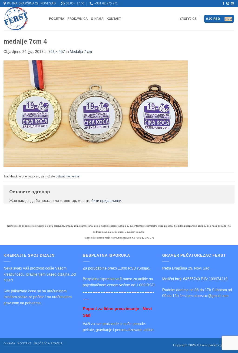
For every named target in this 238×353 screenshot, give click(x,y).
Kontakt (114, 19)
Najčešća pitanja (48, 343)
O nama (97, 19)
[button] (219, 19)
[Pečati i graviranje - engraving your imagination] (22, 18)
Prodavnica (77, 19)
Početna (56, 19)
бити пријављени (106, 201)
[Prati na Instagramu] (227, 3)
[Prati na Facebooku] (223, 3)
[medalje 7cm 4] (95, 113)
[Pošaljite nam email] (232, 3)
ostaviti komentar (67, 176)
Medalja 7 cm (81, 52)
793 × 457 (56, 52)
